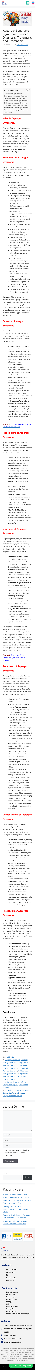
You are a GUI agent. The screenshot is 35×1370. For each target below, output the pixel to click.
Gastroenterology (12, 1306)
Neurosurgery (11, 1297)
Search (5, 1173)
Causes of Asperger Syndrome (15, 98)
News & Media (11, 1278)
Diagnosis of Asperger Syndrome (16, 103)
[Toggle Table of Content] (27, 90)
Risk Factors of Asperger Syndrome (16, 101)
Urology (9, 1302)
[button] (27, 3)
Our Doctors (10, 1272)
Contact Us (10, 1281)
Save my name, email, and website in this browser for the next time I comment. (18, 1152)
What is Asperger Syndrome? (14, 94)
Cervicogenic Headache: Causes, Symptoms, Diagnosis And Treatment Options (16, 1209)
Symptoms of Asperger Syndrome (16, 96)
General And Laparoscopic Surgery (18, 1314)
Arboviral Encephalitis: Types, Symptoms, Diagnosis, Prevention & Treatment (15, 1085)
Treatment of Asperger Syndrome (16, 105)
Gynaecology (10, 1294)
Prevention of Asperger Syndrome (16, 110)
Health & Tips (10, 1057)
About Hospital (11, 1269)
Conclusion (8, 112)
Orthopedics (10, 1309)
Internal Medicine (12, 1292)
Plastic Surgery (11, 1299)
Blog (7, 1275)
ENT (7, 1304)
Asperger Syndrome (12, 1060)
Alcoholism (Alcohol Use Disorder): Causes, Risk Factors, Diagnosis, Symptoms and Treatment (17, 1093)
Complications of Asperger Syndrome (17, 108)
